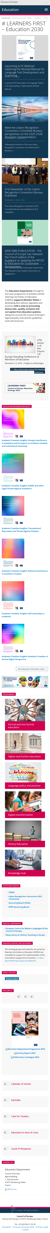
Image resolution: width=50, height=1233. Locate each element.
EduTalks (16, 1100)
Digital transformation (20, 814)
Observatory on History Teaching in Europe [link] (25, 935)
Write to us (12, 1189)
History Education (18, 844)
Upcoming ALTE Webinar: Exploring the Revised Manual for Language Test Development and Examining (24, 70)
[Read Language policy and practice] (25, 772)
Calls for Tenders (20, 1116)
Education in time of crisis (24, 1132)
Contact (25, 1229)
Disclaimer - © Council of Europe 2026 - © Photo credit (25, 1227)
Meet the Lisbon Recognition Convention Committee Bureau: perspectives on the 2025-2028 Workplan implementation (24, 132)
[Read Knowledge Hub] (25, 860)
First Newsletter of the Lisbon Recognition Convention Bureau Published (24, 192)
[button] (25, 2)
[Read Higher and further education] (25, 743)
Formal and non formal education (21, 726)
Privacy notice (12, 978)
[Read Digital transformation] (25, 801)
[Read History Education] (25, 830)
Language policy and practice (24, 785)
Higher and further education (24, 756)
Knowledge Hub (17, 873)
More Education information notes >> (32, 669)
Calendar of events (21, 1083)
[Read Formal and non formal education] (25, 710)
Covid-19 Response (21, 1148)
